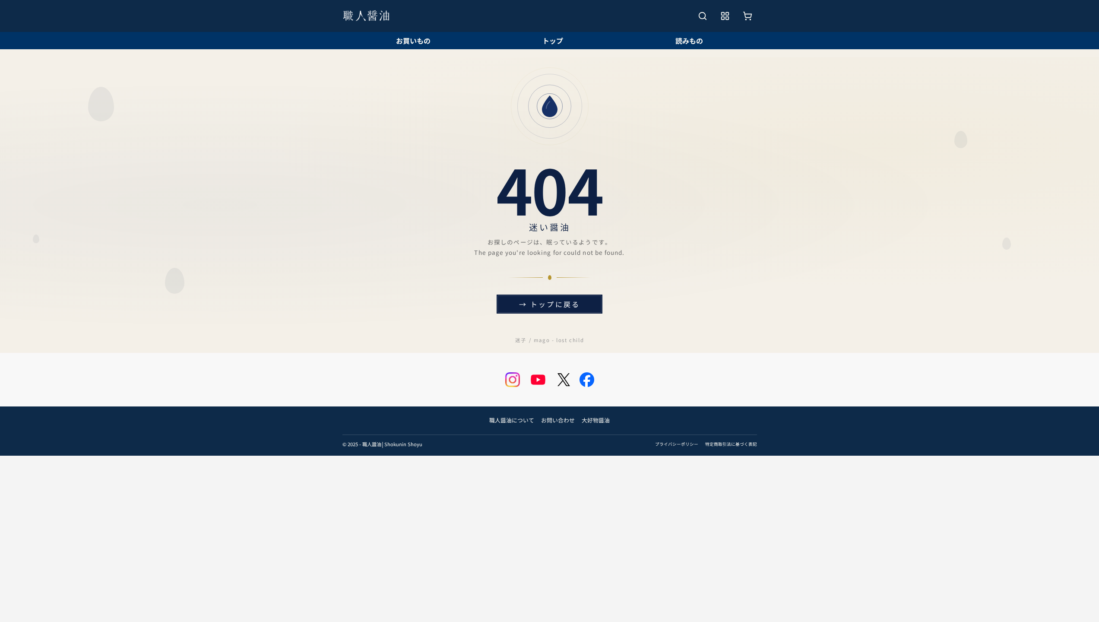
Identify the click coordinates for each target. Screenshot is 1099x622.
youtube (538, 379)
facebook (587, 379)
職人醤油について (511, 420)
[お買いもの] (747, 15)
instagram (512, 379)
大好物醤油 (596, 420)
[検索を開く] (702, 15)
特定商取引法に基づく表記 (731, 444)
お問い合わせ (558, 420)
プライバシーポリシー (676, 444)
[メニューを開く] (725, 15)
